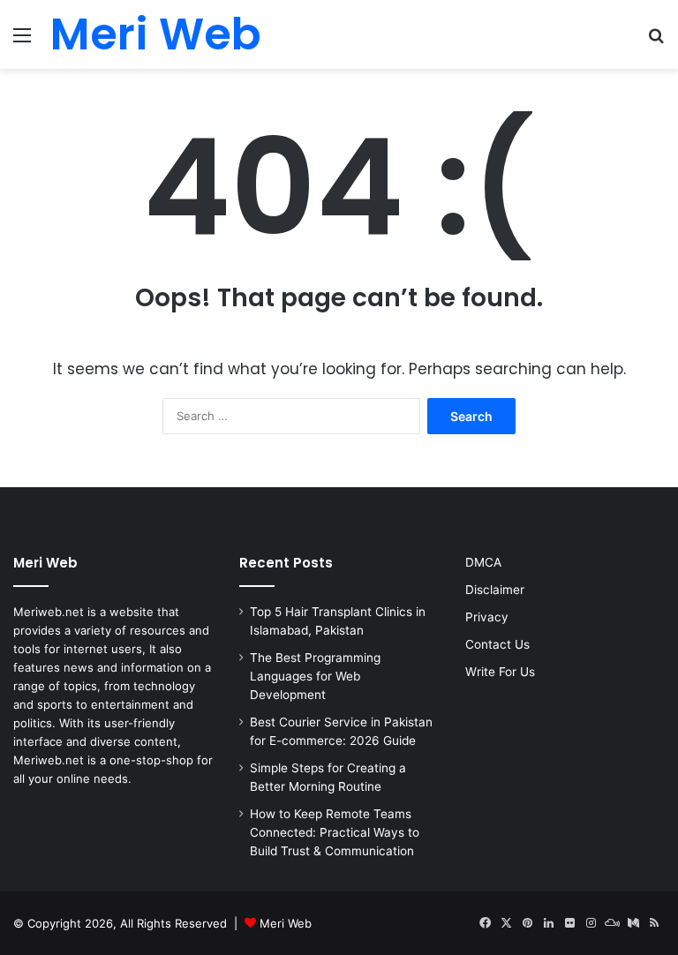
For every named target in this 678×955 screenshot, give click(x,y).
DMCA (483, 562)
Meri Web (286, 923)
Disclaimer (494, 590)
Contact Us (497, 644)
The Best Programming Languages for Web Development (315, 676)
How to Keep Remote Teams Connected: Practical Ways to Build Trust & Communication (334, 832)
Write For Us (500, 672)
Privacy (486, 617)
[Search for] (656, 41)
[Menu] (22, 41)
